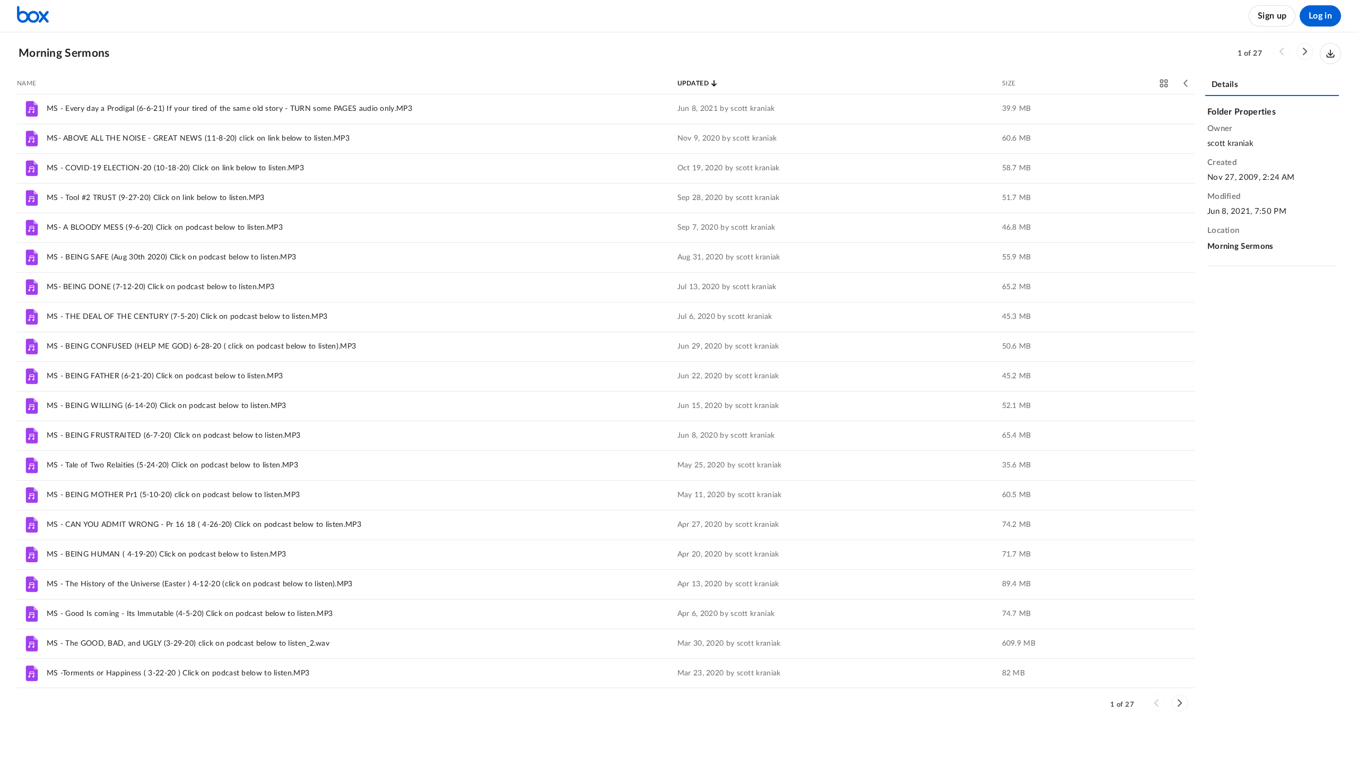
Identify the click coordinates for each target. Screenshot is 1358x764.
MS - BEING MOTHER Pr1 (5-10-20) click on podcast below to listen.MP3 (173, 495)
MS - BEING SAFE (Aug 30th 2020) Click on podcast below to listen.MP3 (171, 257)
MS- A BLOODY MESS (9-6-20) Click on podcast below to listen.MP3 (165, 227)
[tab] (1272, 85)
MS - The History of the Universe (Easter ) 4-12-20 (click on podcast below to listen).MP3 (200, 584)
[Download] (1330, 53)
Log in (1320, 16)
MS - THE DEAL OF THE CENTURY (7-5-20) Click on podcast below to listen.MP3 (187, 316)
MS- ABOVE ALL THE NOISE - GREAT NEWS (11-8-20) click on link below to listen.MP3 (198, 138)
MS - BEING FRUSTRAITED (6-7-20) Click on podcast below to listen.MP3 (173, 435)
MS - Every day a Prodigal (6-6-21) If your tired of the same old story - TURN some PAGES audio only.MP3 (229, 108)
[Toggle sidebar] (1186, 83)
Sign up (1272, 16)
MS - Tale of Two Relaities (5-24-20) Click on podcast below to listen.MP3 (172, 465)
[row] (606, 109)
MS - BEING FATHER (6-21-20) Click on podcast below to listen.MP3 (165, 376)
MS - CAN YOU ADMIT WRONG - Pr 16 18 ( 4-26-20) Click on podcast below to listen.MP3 (204, 524)
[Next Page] (1304, 51)
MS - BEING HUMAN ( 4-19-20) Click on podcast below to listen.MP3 (166, 554)
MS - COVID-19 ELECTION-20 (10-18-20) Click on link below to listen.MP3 (175, 168)
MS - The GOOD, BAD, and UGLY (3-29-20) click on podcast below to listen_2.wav (188, 643)
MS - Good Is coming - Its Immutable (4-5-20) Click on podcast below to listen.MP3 (190, 614)
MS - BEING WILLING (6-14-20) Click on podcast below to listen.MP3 (166, 406)
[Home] (33, 16)
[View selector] (1163, 83)
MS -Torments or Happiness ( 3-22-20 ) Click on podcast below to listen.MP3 (178, 673)
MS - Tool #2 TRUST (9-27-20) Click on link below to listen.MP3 (156, 198)
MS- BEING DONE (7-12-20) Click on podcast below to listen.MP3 (160, 287)
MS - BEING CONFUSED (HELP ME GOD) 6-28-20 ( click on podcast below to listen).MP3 (201, 346)
